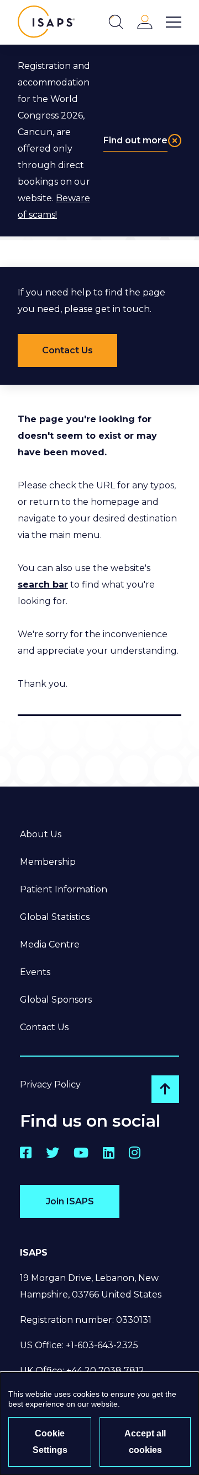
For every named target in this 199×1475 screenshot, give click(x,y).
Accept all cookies (145, 1442)
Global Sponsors (56, 999)
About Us (40, 834)
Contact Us (44, 1027)
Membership (48, 862)
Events (35, 972)
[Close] (174, 140)
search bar (43, 584)
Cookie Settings (50, 1442)
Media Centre (50, 944)
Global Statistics (55, 917)
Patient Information (63, 889)
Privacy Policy (50, 1084)
